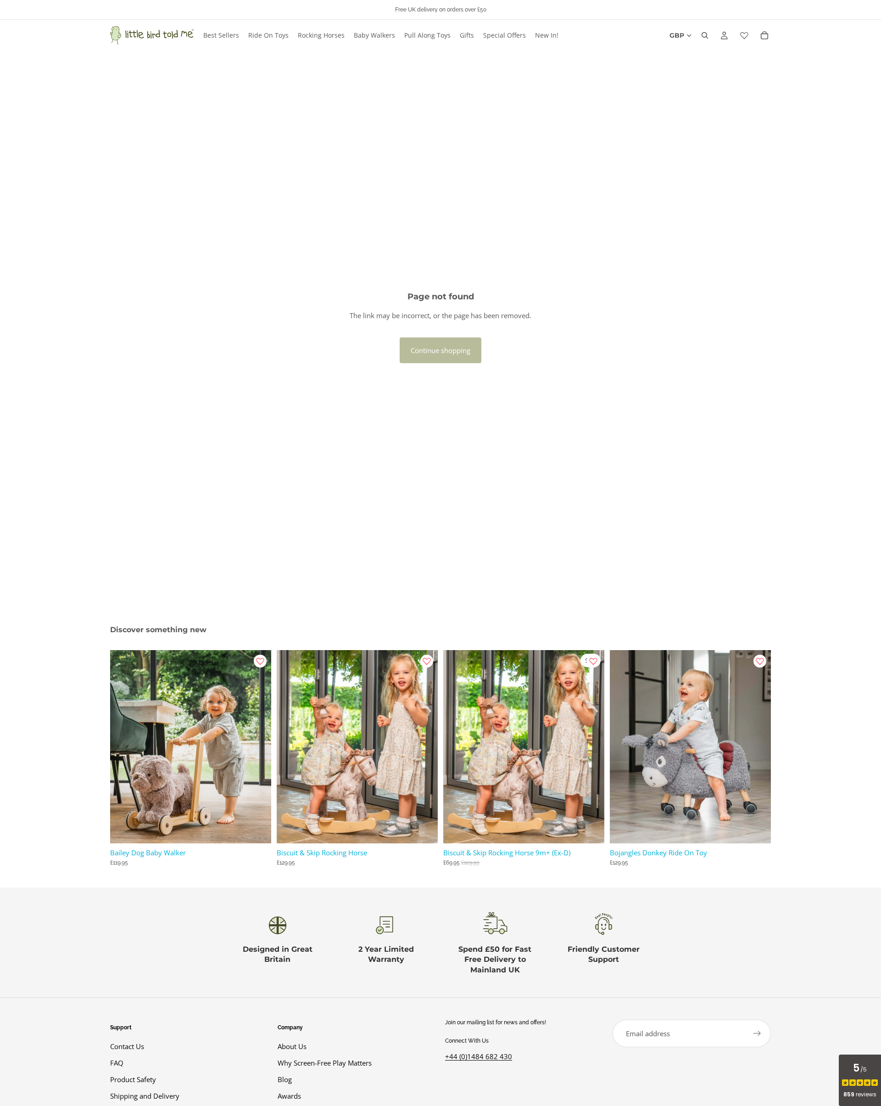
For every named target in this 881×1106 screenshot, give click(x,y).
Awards (289, 1096)
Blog (285, 1079)
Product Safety (133, 1079)
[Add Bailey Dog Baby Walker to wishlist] (260, 661)
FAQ (116, 1063)
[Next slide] (257, 746)
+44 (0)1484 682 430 (478, 1056)
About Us (292, 1046)
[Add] (257, 829)
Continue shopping (440, 350)
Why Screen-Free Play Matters (325, 1063)
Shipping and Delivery (144, 1096)
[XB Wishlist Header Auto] (744, 35)
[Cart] (764, 35)
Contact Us (127, 1046)
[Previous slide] (124, 746)
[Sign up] (757, 1033)
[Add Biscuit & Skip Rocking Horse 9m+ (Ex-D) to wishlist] (593, 661)
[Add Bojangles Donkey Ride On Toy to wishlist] (759, 661)
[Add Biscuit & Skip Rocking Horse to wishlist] (426, 661)
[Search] (705, 35)
